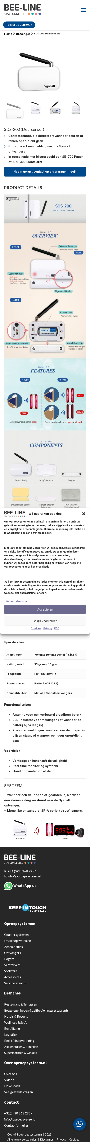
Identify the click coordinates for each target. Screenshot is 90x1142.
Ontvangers (12, 953)
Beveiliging (12, 1028)
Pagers (9, 959)
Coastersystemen (16, 934)
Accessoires (12, 977)
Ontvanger (23, 33)
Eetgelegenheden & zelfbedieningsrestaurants (36, 1010)
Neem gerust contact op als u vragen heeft (45, 171)
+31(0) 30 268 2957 (19, 24)
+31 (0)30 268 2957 (22, 871)
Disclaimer (46, 1139)
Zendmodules (13, 947)
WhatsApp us (24, 885)
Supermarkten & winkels (20, 1053)
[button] (84, 514)
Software (10, 971)
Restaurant (20, 1004)
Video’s (9, 1080)
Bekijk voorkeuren (45, 621)
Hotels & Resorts (16, 1016)
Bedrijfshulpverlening (19, 1040)
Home (8, 33)
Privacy (47, 628)
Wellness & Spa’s (15, 1022)
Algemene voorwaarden (22, 1139)
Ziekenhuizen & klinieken (21, 1047)
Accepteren (45, 609)
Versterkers (12, 965)
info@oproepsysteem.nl (20, 1119)
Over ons (10, 1074)
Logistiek (10, 1034)
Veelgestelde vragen (18, 1092)
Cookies (36, 628)
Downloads (12, 1086)
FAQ (56, 628)
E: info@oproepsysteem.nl (22, 876)
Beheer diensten (16, 601)
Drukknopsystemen (17, 941)
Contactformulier (16, 1125)
